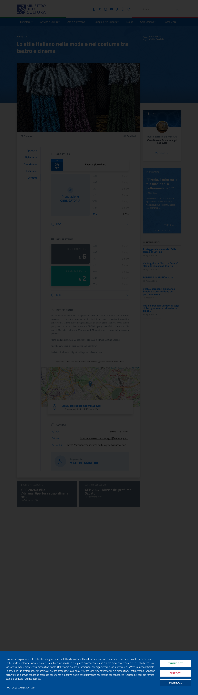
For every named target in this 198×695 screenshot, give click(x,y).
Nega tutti (175, 673)
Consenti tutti (175, 663)
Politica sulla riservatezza (20, 687)
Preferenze (175, 682)
